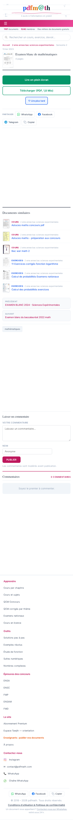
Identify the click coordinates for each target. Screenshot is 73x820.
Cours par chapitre (14, 588)
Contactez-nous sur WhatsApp (52, 809)
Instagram (14, 759)
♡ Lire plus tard (36, 100)
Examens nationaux (14, 615)
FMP (6, 694)
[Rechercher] (7, 37)
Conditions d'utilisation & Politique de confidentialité (36, 805)
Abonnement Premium (15, 723)
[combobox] (38, 37)
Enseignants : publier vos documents (24, 737)
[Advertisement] (36, 167)
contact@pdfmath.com (18, 766)
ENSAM (8, 701)
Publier (11, 459)
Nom (5, 445)
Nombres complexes (15, 665)
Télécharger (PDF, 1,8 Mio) (36, 90)
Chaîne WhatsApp (18, 780)
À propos (9, 744)
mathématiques (12, 329)
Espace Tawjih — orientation (19, 730)
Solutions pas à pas (14, 637)
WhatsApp (11, 773)
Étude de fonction (13, 652)
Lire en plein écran (36, 79)
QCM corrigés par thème (17, 609)
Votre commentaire (15, 422)
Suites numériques (13, 658)
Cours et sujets (12, 594)
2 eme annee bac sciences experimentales (33, 45)
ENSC (7, 687)
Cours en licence (12, 623)
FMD (6, 708)
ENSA (7, 680)
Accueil (6, 45)
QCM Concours (12, 602)
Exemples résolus (13, 644)
